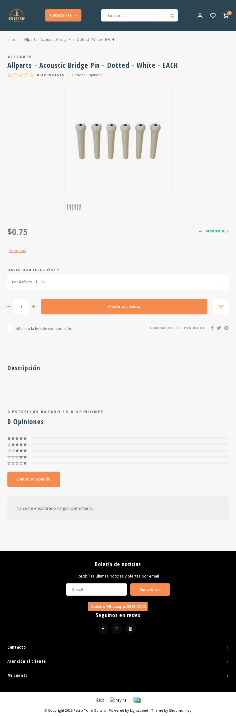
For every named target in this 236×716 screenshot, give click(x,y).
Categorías (61, 15)
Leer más (17, 250)
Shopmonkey (180, 710)
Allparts (19, 56)
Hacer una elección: (33, 269)
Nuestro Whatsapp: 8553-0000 (118, 606)
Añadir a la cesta (124, 306)
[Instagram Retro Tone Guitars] (116, 628)
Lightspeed (139, 710)
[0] (226, 15)
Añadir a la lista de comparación (43, 328)
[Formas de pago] (100, 699)
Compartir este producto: (178, 328)
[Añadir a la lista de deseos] (221, 306)
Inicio (12, 39)
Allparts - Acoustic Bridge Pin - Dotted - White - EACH (69, 39)
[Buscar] (172, 15)
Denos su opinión (87, 74)
